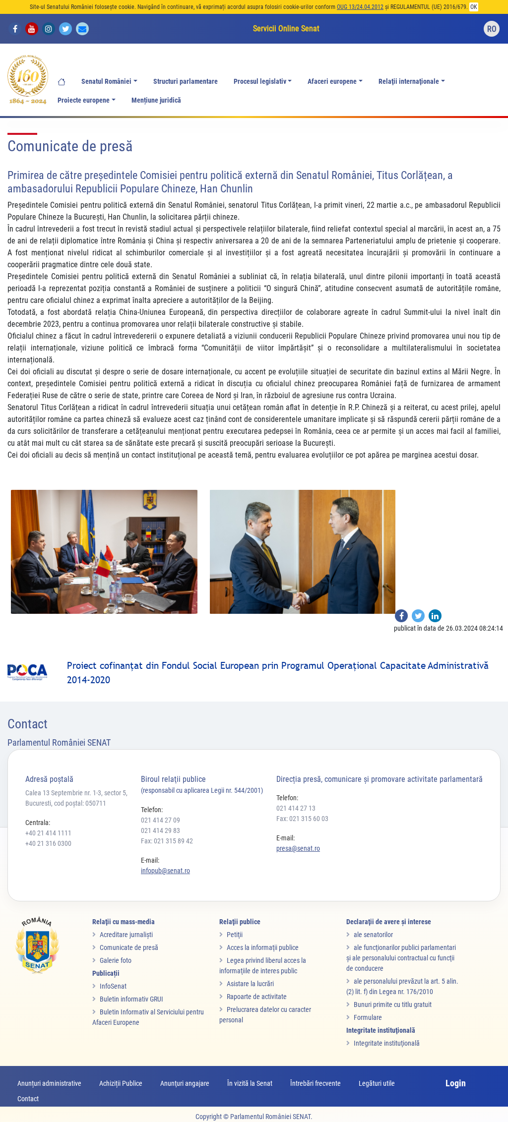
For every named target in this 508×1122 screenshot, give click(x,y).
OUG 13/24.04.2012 (360, 6)
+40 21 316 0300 (48, 843)
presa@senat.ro (298, 848)
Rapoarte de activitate (257, 997)
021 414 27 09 (160, 820)
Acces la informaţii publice (263, 947)
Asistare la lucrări (250, 984)
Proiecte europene (84, 100)
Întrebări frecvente (315, 1083)
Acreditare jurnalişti (126, 935)
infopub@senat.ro (165, 871)
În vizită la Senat (249, 1083)
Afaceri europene (332, 81)
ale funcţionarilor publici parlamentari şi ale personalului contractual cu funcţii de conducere (401, 958)
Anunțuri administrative (49, 1083)
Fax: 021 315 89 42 (167, 841)
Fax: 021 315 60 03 (302, 819)
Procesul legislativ (260, 81)
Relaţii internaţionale (409, 81)
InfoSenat (113, 986)
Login (455, 1083)
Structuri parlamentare (185, 81)
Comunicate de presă (129, 947)
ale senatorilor (373, 935)
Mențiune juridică (156, 100)
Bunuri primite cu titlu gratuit (393, 1004)
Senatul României (106, 81)
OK (473, 6)
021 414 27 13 (296, 808)
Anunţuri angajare (184, 1083)
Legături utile (377, 1083)
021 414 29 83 (160, 830)
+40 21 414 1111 (48, 833)
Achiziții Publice (120, 1083)
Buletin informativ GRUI (131, 999)
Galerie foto (115, 960)
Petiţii (235, 935)
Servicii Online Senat (286, 28)
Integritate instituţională (387, 1043)
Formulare (368, 1017)
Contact (28, 1099)
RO (492, 29)
